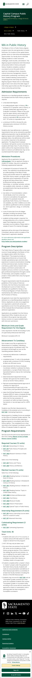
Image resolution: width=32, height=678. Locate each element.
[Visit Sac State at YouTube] (24, 613)
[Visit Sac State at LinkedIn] (12, 613)
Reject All (16, 670)
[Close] (30, 652)
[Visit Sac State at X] (16, 613)
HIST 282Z (6, 506)
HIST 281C (6, 486)
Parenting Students (8, 643)
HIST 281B (6, 481)
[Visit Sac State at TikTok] (28, 613)
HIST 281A (6, 476)
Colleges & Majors (9, 27)
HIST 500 (4, 412)
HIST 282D (6, 501)
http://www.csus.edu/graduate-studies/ (14, 241)
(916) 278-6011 (21, 623)
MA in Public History (9, 34)
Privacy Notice (16, 662)
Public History (21, 31)
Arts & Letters (7, 31)
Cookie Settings (16, 665)
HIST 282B (6, 495)
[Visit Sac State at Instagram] (8, 613)
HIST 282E (6, 504)
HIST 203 (6, 449)
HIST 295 (6, 513)
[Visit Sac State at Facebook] (4, 613)
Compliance (5, 634)
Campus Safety (6, 639)
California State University (10, 629)
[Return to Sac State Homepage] (11, 4)
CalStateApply (6, 161)
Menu (25, 4)
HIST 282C (6, 498)
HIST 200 (6, 463)
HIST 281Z (6, 490)
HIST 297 (6, 518)
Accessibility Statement (9, 648)
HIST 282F (6, 466)
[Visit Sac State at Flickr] (20, 613)
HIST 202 (6, 446)
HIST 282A (6, 454)
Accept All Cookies (16, 675)
